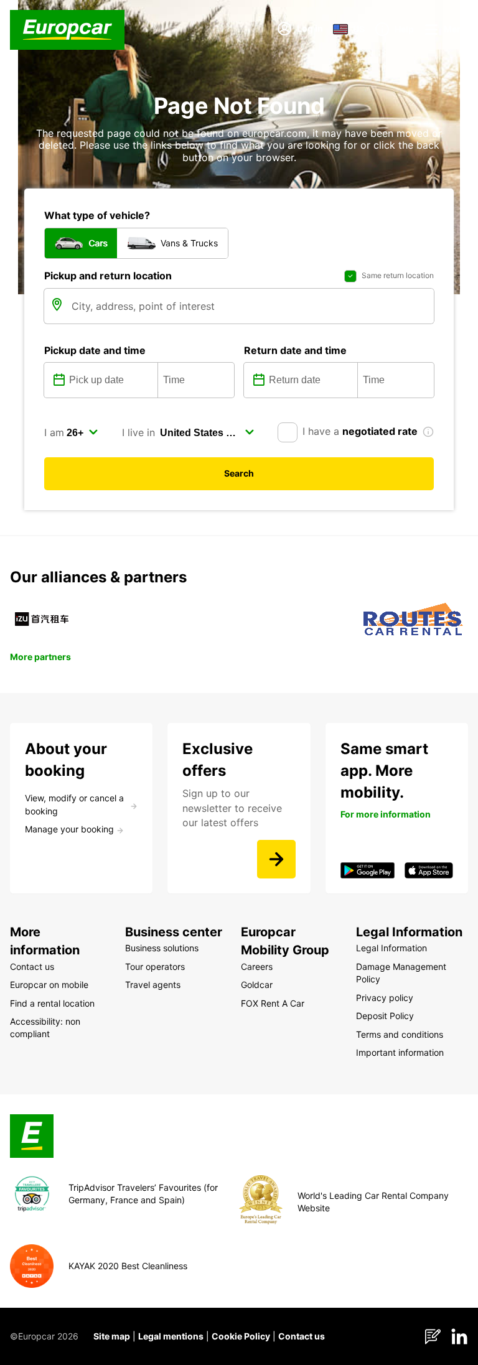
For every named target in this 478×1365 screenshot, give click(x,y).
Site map (111, 1336)
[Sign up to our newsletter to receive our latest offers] (276, 859)
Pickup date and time (95, 350)
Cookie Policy (241, 1336)
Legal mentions (171, 1336)
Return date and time (295, 350)
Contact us (301, 1336)
